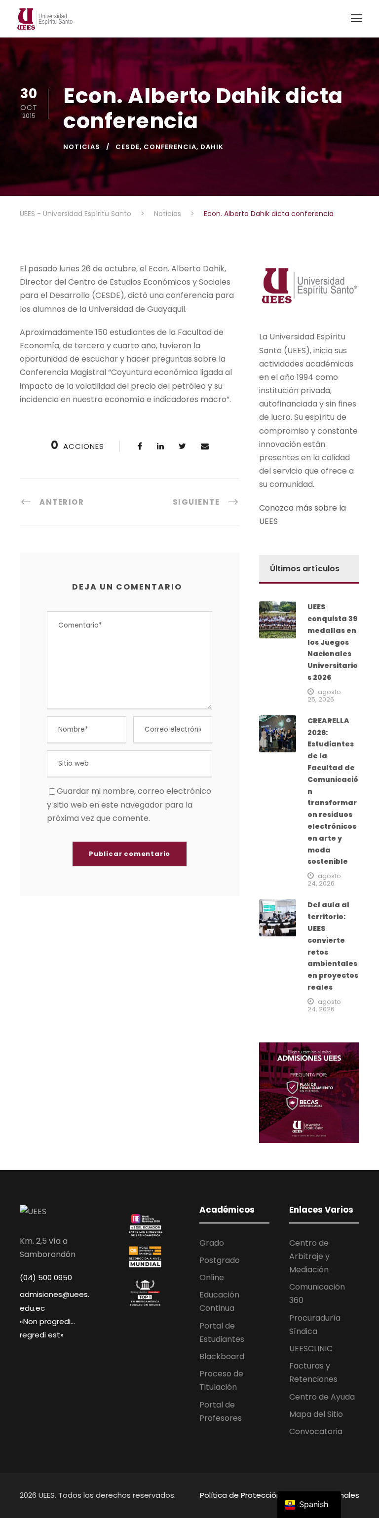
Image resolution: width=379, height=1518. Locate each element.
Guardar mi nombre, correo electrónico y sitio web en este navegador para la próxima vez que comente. (129, 804)
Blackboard (221, 1356)
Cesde (127, 146)
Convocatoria (315, 1431)
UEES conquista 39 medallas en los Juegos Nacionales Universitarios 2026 (332, 642)
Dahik (212, 146)
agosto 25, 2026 (324, 695)
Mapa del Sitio (316, 1414)
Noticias (81, 146)
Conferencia (170, 146)
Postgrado (219, 1260)
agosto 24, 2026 (324, 879)
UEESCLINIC (311, 1348)
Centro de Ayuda (322, 1397)
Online (211, 1277)
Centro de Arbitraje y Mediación (309, 1256)
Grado (211, 1243)
